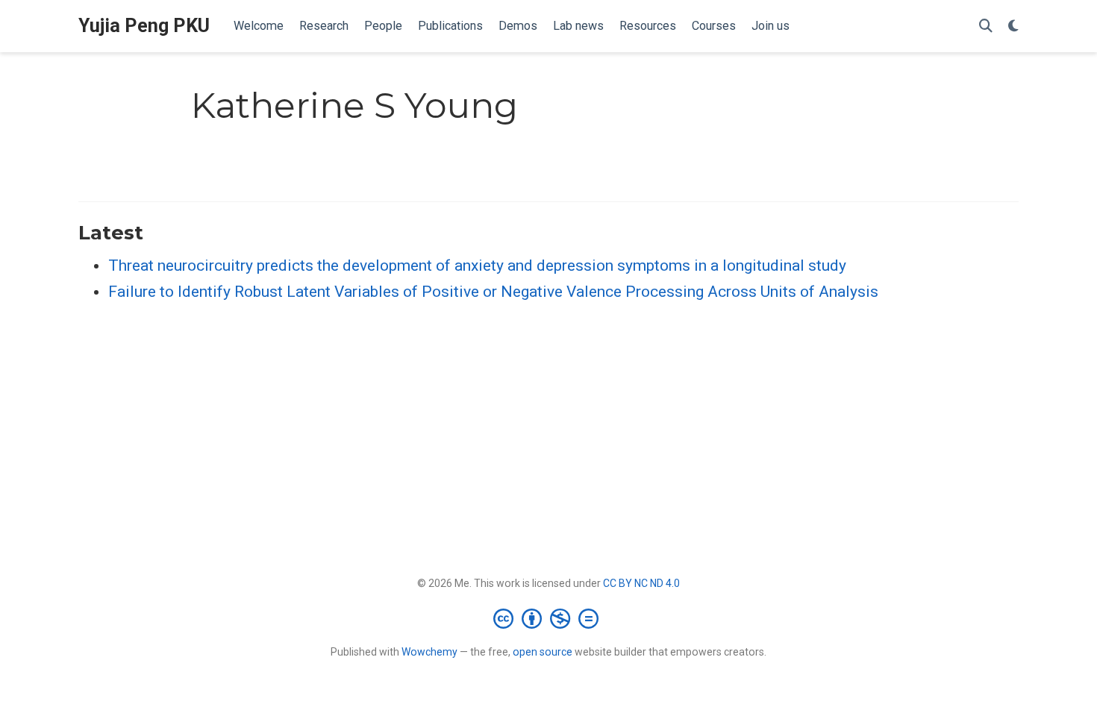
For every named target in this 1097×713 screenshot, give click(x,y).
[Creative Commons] (548, 618)
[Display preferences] (1013, 26)
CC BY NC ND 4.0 (641, 583)
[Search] (986, 26)
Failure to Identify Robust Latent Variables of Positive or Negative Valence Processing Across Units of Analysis (493, 292)
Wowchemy (429, 652)
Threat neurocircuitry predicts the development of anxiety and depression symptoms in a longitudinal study (477, 265)
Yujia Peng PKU (144, 26)
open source (542, 652)
